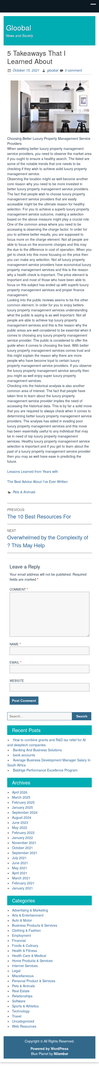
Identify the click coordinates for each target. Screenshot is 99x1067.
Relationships (22, 995)
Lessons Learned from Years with (32, 471)
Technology (21, 1011)
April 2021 (19, 872)
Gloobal (18, 27)
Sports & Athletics (25, 1006)
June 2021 (20, 862)
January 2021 (22, 888)
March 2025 (21, 797)
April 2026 (19, 792)
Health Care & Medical (29, 955)
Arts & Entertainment (27, 915)
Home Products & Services (32, 960)
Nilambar (61, 1053)
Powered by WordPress (49, 1048)
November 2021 (24, 842)
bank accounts (24, 754)
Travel (16, 1016)
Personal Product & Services (33, 980)
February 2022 (23, 832)
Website (17, 680)
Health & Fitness (24, 950)
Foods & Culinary (25, 945)
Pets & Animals (24, 491)
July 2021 (19, 857)
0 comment (73, 70)
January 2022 (22, 837)
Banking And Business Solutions (37, 749)
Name (15, 644)
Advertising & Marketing (30, 910)
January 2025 (22, 807)
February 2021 (23, 883)
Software (18, 1001)
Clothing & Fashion (26, 930)
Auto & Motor (22, 920)
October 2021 (22, 847)
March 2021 (21, 878)
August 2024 (21, 817)
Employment (21, 935)
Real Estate (21, 990)
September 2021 (24, 852)
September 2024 (24, 812)
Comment (19, 589)
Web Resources (24, 1026)
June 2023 (20, 822)
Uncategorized (23, 1021)
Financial (19, 940)
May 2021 (19, 867)
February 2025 (23, 802)
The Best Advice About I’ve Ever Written (37, 481)
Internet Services (25, 965)
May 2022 (19, 827)
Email (15, 662)
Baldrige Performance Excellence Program (45, 770)
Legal (16, 970)
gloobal (52, 70)
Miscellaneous (23, 975)
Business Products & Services (34, 925)
